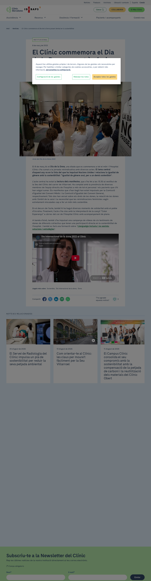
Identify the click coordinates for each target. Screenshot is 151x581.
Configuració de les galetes (48, 77)
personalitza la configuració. (58, 70)
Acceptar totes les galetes (105, 77)
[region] (76, 71)
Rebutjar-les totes (81, 77)
